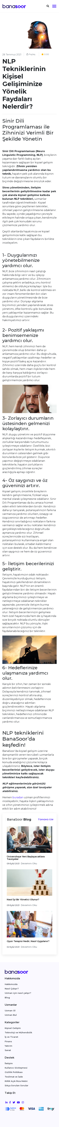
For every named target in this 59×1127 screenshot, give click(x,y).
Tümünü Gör (45, 819)
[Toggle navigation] (48, 6)
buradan (18, 797)
